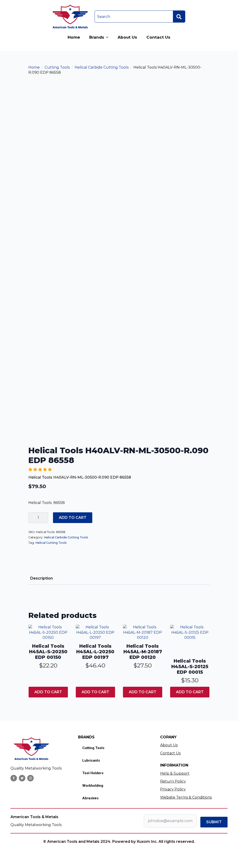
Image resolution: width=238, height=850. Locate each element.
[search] (179, 17)
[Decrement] (32, 518)
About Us (127, 37)
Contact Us (158, 37)
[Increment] (44, 518)
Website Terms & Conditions (186, 797)
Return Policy (173, 781)
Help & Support (174, 773)
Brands (96, 37)
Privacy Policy (173, 789)
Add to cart (72, 517)
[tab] (41, 578)
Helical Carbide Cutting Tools (102, 67)
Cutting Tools (57, 67)
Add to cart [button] (48, 692)
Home (74, 37)
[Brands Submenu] (108, 37)
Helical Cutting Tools (51, 542)
